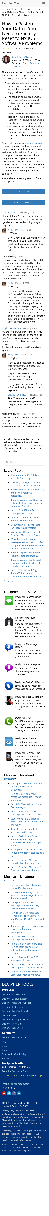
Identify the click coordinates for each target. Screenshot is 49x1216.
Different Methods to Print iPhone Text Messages (24, 519)
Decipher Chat (23, 717)
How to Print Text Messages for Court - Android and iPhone (27, 869)
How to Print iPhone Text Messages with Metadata (23, 512)
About (5, 1050)
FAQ (4, 1041)
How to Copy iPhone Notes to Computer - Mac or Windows (26, 973)
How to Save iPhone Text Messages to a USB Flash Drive (26, 813)
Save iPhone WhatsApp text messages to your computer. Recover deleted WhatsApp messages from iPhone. (29, 726)
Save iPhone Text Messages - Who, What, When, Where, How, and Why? (27, 821)
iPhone (25, 63)
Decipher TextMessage (28, 596)
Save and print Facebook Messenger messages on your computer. (28, 653)
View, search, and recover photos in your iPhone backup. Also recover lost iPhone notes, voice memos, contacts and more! (29, 630)
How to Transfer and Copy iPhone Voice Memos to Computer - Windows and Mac (26, 573)
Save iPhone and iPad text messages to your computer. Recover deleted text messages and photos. (29, 605)
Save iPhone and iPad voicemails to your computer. (30, 743)
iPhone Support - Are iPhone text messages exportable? (25, 554)
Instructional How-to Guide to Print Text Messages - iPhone (26, 534)
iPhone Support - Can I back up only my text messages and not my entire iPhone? (27, 503)
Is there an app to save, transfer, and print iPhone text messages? (27, 492)
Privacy (5, 1058)
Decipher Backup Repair (29, 696)
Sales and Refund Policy (14, 1054)
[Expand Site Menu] (44, 3)
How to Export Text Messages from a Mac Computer (26, 886)
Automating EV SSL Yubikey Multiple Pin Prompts (25, 477)
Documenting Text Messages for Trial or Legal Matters (25, 526)
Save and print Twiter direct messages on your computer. (30, 687)
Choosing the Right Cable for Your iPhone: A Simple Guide (25, 484)
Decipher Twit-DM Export (29, 682)
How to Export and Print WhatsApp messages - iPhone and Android (26, 797)
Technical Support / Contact (16, 1037)
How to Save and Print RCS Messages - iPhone (24, 959)
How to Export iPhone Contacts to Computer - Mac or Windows (27, 966)
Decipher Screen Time (27, 753)
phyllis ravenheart (12, 328)
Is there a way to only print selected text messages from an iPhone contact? (27, 895)
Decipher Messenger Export (27, 645)
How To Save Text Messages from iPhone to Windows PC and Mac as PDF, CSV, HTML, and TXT (27, 917)
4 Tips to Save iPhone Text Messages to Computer (24, 830)
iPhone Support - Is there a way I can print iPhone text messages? (27, 929)
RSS (6, 585)
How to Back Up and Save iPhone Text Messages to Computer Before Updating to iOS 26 (26, 841)
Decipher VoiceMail (26, 738)
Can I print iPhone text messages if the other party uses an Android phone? (25, 905)
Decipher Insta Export (27, 664)
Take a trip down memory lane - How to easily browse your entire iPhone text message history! (27, 948)
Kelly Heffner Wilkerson (22, 57)
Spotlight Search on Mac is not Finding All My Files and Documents (26, 786)
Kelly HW (13, 229)
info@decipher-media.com (15, 1083)
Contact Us (23, 191)
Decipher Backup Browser (25, 619)
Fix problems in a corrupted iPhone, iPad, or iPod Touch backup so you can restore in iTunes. (30, 705)
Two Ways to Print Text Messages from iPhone (22, 938)
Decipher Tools (11, 3)
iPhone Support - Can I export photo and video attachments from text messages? (26, 563)
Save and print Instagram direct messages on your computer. (28, 671)
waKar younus (10, 212)
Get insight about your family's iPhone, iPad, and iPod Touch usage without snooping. (28, 761)
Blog (22, 9)
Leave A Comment (23, 202)
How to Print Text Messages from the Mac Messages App (25, 861)
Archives (8, 580)
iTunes (33, 63)
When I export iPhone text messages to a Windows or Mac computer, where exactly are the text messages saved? (27, 544)
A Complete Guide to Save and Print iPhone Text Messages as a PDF (27, 852)
